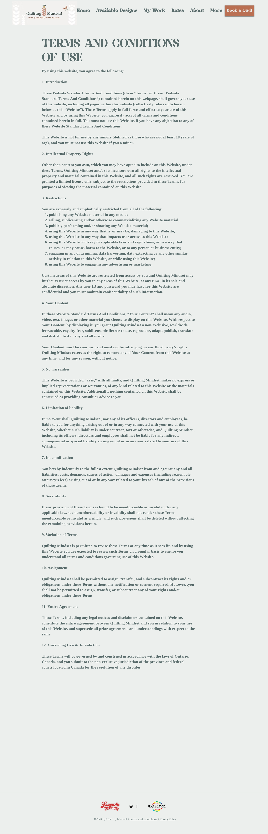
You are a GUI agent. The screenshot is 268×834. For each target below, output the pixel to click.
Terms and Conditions (143, 819)
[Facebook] (137, 806)
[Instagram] (131, 806)
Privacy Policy (168, 819)
